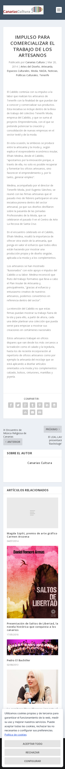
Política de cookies (16, 734)
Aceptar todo (32, 743)
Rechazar (32, 752)
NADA (42, 71)
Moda (34, 71)
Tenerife (44, 75)
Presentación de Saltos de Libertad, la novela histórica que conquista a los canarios (32, 627)
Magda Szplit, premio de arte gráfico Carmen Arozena (32, 535)
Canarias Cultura (35, 62)
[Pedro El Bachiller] (32, 647)
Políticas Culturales (27, 75)
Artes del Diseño (30, 66)
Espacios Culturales (18, 71)
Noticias (52, 71)
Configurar (32, 761)
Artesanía (46, 66)
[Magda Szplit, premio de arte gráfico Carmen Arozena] (32, 513)
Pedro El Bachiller (18, 660)
